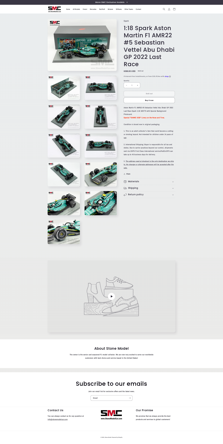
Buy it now (149, 100)
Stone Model (108, 437)
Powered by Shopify (117, 437)
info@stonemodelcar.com (58, 419)
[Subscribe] (129, 398)
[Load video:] (111, 296)
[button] (164, 9)
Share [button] (128, 174)
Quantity (126, 81)
